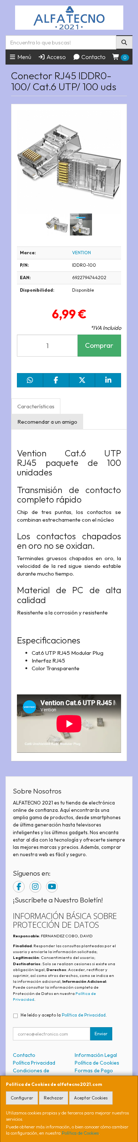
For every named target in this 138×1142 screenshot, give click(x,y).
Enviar (101, 1033)
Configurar (22, 1098)
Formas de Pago (94, 1070)
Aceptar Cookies (91, 1098)
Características (35, 406)
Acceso (55, 57)
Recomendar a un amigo (47, 421)
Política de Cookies (80, 1133)
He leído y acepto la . (64, 1015)
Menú (23, 57)
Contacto (93, 57)
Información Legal (96, 1055)
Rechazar (53, 1098)
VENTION (81, 252)
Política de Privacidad (84, 1015)
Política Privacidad (34, 1062)
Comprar (99, 345)
